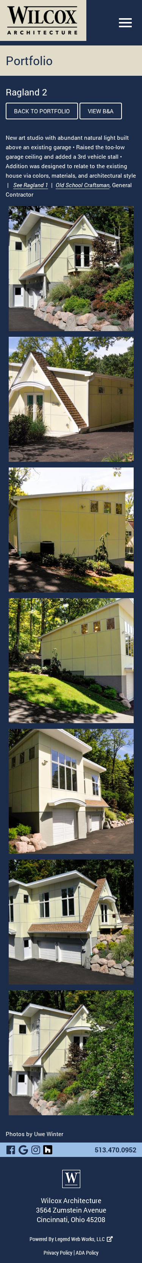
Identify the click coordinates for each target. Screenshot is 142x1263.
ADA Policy (87, 1252)
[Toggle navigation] (125, 22)
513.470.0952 (115, 1149)
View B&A (101, 111)
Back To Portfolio (42, 111)
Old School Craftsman (82, 185)
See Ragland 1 (30, 185)
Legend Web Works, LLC (81, 1239)
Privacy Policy (58, 1252)
